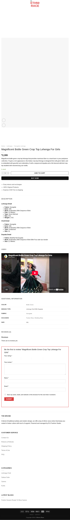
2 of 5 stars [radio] (15, 358)
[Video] (4, 120)
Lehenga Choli (6, 473)
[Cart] (68, 5)
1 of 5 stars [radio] (6, 358)
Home (3, 146)
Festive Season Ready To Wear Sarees (14, 500)
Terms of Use (5, 450)
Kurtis (3, 485)
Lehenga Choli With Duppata (34, 309)
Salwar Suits (5, 477)
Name (6, 378)
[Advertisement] (35, 23)
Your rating (8, 355)
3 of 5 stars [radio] (24, 358)
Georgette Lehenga (20, 146)
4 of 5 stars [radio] (34, 358)
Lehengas (9, 146)
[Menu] (2, 4)
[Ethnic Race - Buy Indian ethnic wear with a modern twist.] (35, 4)
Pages (32, 514)
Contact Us (5, 437)
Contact (37, 514)
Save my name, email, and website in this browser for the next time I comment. (31, 394)
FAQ (2, 454)
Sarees (3, 481)
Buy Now (35, 178)
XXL (27, 322)
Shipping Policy (6, 446)
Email (6, 386)
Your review (8, 362)
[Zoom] (4, 125)
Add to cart (39, 173)
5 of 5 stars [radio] (46, 358)
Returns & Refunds (7, 442)
